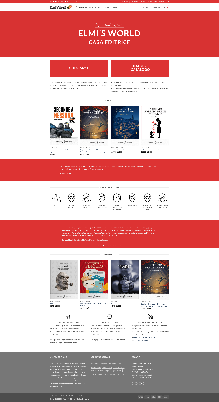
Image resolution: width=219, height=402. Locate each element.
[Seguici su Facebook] (166, 2)
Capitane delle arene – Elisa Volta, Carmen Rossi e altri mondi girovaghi (93, 151)
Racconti (100, 371)
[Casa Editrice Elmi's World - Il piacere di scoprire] (61, 7)
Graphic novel (107, 367)
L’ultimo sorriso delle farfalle (151, 150)
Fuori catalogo (96, 367)
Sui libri (100, 374)
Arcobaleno (95, 363)
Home (81, 7)
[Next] (169, 132)
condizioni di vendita (141, 340)
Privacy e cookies (146, 2)
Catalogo (125, 2)
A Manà (52, 304)
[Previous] (50, 132)
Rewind (113, 304)
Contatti (115, 7)
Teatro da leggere (110, 374)
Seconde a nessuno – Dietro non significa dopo (61, 151)
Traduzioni (121, 374)
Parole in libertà (119, 367)
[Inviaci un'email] (168, 2)
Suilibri (93, 374)
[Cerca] (77, 7)
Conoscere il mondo (115, 363)
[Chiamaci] (142, 383)
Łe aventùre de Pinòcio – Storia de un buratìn (93, 304)
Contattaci (134, 2)
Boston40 (104, 363)
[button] (159, 1)
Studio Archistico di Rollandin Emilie (76, 399)
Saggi (107, 371)
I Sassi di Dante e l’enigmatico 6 (122, 150)
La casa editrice (92, 7)
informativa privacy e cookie (144, 337)
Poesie (93, 371)
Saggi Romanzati (116, 371)
